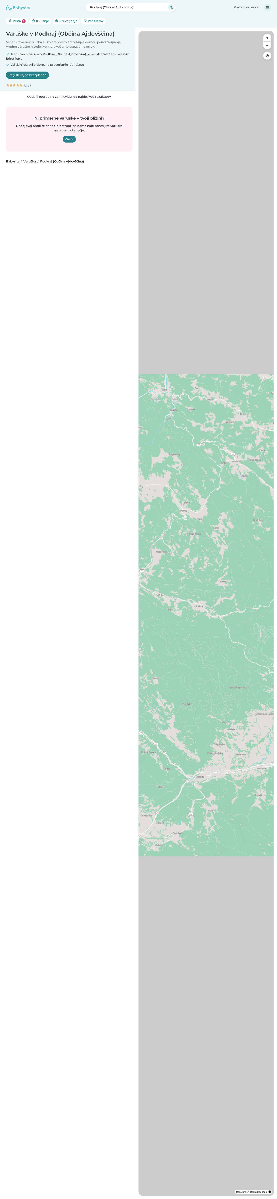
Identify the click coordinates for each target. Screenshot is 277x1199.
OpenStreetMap (258, 1192)
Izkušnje (42, 21)
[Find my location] (267, 55)
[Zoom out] (267, 45)
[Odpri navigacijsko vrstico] (267, 7)
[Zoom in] (267, 37)
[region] (206, 613)
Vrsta (18, 21)
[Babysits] (18, 7)
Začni (69, 139)
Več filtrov (95, 21)
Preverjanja (68, 21)
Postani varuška (246, 7)
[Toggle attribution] (270, 1192)
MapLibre (241, 1192)
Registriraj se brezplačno (27, 75)
